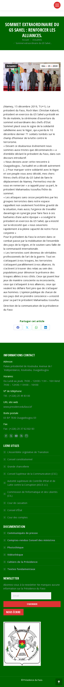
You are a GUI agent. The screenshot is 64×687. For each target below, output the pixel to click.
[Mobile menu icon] (57, 5)
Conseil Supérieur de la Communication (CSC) (32, 473)
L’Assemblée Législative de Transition (28, 452)
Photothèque (15, 547)
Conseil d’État (14, 510)
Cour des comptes (17, 517)
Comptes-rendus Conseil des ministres (31, 540)
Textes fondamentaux (21, 569)
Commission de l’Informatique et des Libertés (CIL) (32, 493)
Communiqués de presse (22, 533)
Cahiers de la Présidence (22, 561)
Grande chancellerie (18, 466)
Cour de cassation (17, 503)
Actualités (12, 66)
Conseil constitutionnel (19, 459)
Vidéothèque (15, 554)
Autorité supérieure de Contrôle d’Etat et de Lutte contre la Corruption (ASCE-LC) (31, 482)
